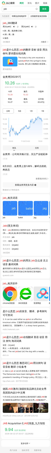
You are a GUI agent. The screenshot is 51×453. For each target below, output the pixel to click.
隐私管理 (25, 450)
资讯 (29, 3)
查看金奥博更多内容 (24, 185)
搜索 (44, 9)
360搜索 (9, 3)
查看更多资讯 (41, 178)
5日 (19, 111)
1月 (31, 111)
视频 (45, 3)
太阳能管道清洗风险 (38, 16)
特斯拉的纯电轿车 (19, 16)
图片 (37, 3)
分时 (8, 111)
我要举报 (37, 450)
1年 (42, 111)
